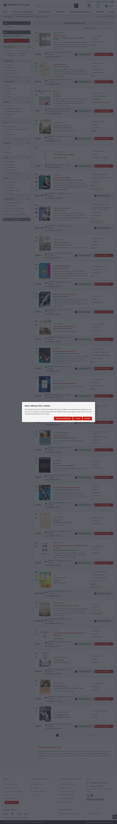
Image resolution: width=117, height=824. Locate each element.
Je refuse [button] (77, 418)
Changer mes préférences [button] (63, 418)
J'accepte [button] (87, 418)
